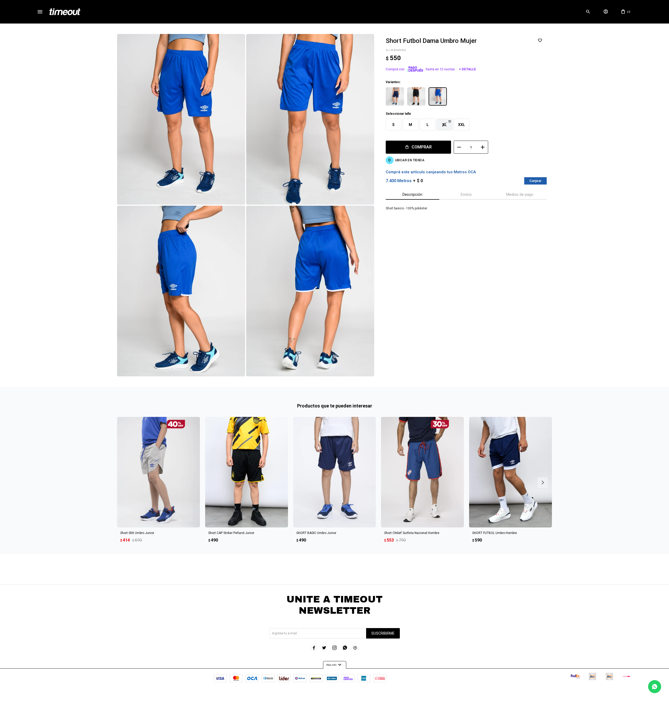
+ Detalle (467, 69)
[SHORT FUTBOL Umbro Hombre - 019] (510, 472)
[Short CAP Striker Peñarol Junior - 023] (246, 472)
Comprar (422, 147)
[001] (395, 96)
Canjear (535, 181)
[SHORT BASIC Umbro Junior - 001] (334, 472)
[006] (438, 96)
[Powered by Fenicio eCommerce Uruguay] (356, 694)
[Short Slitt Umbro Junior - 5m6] (158, 472)
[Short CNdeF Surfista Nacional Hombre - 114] (422, 472)
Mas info (334, 665)
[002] (416, 96)
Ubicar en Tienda (409, 160)
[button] (588, 11)
